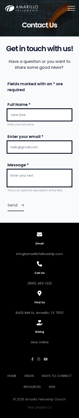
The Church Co (39, 407)
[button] (71, 8)
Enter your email (25, 136)
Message (18, 165)
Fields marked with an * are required (35, 86)
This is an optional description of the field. (35, 190)
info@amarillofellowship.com (39, 254)
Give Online (40, 342)
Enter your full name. (20, 124)
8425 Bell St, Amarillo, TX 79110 (39, 312)
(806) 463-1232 (39, 283)
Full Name (19, 104)
